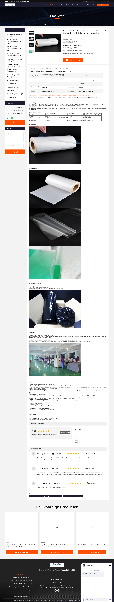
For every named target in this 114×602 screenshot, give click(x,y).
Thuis (46, 4)
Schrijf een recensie (65, 432)
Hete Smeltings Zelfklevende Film (24, 24)
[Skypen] (8, 118)
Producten (52, 4)
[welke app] (11, 118)
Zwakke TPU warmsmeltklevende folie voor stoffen (57, 545)
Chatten (103, 4)
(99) (15, 94)
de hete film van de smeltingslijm (38, 496)
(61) (12, 90)
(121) (11, 97)
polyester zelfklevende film (54, 496)
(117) (12, 83)
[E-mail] (15, 118)
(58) (13, 65)
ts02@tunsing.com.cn (89, 1)
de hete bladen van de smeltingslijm (73, 496)
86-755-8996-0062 (104, 1)
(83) (13, 70)
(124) (15, 54)
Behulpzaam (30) (93, 483)
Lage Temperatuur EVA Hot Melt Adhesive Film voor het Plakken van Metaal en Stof (21, 545)
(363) (14, 41)
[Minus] (110, 565)
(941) (15, 35)
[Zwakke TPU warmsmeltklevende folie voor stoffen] (57, 528)
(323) (14, 60)
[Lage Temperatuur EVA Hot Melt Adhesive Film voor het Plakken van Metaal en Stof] (22, 528)
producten (11, 24)
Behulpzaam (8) (90, 468)
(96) (14, 48)
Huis (6, 24)
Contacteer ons (70, 4)
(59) (13, 87)
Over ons (60, 4)
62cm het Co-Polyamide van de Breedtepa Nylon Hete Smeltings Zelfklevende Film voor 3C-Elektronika (91, 545)
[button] (8, 532)
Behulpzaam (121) (91, 453)
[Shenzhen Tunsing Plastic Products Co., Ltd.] (10, 5)
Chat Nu (15, 123)
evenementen (80, 4)
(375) (14, 75)
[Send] (110, 599)
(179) (14, 80)
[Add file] (83, 599)
